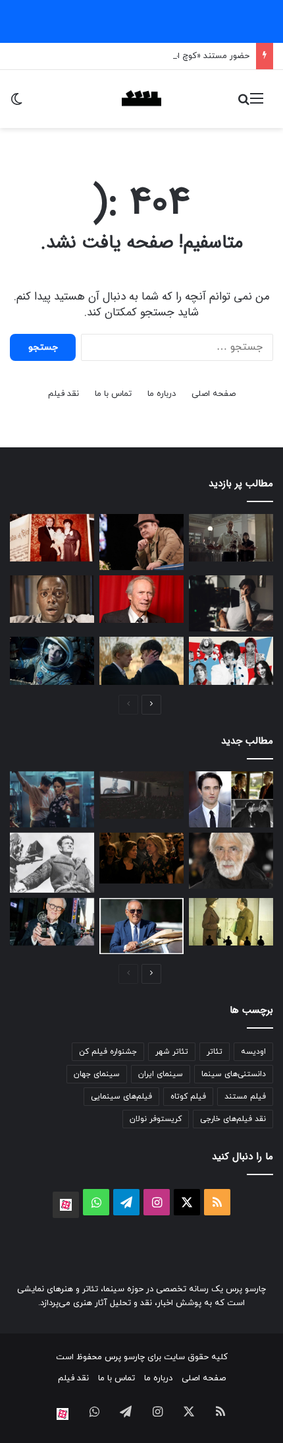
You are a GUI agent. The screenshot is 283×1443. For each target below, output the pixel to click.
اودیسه (253, 1051)
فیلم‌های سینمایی (121, 1096)
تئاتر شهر (171, 1051)
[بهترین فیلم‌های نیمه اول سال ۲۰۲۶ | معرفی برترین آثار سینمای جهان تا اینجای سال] (231, 660)
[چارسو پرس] (141, 99)
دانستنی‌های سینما (233, 1074)
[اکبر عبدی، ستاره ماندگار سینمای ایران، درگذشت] (141, 542)
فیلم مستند (245, 1096)
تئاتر (214, 1051)
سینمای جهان (97, 1074)
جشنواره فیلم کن (108, 1051)
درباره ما (161, 394)
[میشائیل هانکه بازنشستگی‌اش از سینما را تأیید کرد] (231, 861)
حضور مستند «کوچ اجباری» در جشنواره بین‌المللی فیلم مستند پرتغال (127, 56)
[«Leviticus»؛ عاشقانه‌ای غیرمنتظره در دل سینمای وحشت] (141, 660)
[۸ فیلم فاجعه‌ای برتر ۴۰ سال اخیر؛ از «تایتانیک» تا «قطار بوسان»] (52, 660)
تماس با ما (113, 394)
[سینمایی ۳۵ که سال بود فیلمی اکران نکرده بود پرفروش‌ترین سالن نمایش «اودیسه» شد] (141, 795)
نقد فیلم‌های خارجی (233, 1119)
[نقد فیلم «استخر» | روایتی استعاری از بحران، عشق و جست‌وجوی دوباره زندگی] (231, 603)
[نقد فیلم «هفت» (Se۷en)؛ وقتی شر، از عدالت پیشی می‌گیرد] (231, 537)
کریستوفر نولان (156, 1119)
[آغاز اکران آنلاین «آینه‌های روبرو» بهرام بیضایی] (231, 922)
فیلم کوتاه (188, 1096)
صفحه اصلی (214, 394)
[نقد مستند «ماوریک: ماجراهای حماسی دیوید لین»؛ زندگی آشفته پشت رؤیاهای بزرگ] (52, 863)
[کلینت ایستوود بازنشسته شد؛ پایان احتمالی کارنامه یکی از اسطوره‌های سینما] (141, 599)
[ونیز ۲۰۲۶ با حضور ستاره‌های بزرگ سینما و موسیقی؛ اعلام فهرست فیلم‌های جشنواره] (231, 799)
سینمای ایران (160, 1074)
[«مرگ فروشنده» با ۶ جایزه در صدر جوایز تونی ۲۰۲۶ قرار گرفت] (52, 922)
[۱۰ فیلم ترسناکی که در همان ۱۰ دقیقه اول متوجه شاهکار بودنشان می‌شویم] (52, 599)
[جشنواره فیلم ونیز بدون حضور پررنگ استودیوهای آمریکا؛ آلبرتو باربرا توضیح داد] (141, 926)
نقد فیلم (63, 394)
